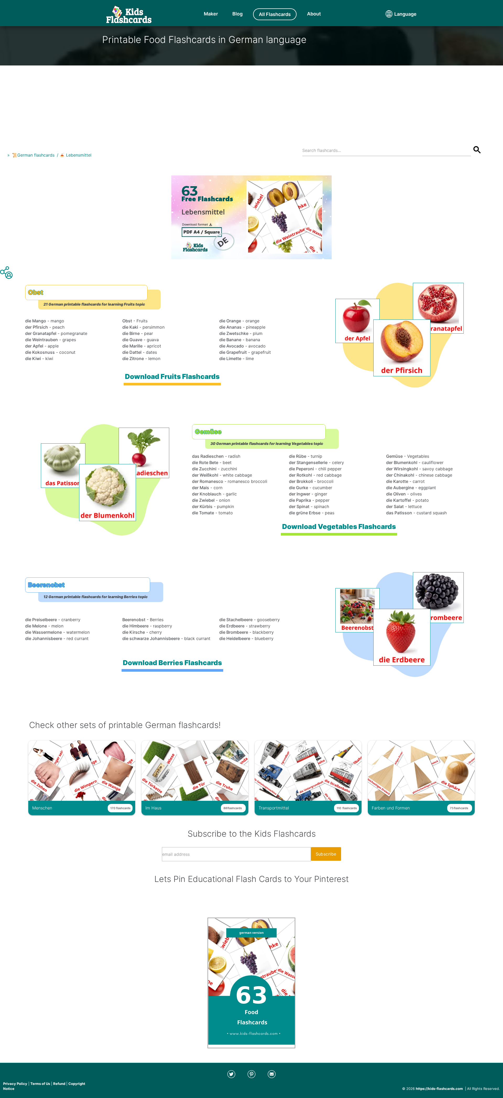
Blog (237, 13)
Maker (211, 13)
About (314, 13)
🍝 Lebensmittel (75, 155)
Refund (59, 1084)
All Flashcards (275, 14)
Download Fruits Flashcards (172, 376)
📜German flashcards (33, 155)
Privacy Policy (15, 1084)
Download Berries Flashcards (172, 663)
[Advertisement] (251, 102)
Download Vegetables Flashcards (339, 526)
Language (395, 14)
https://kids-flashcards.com (439, 1088)
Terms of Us (40, 1084)
